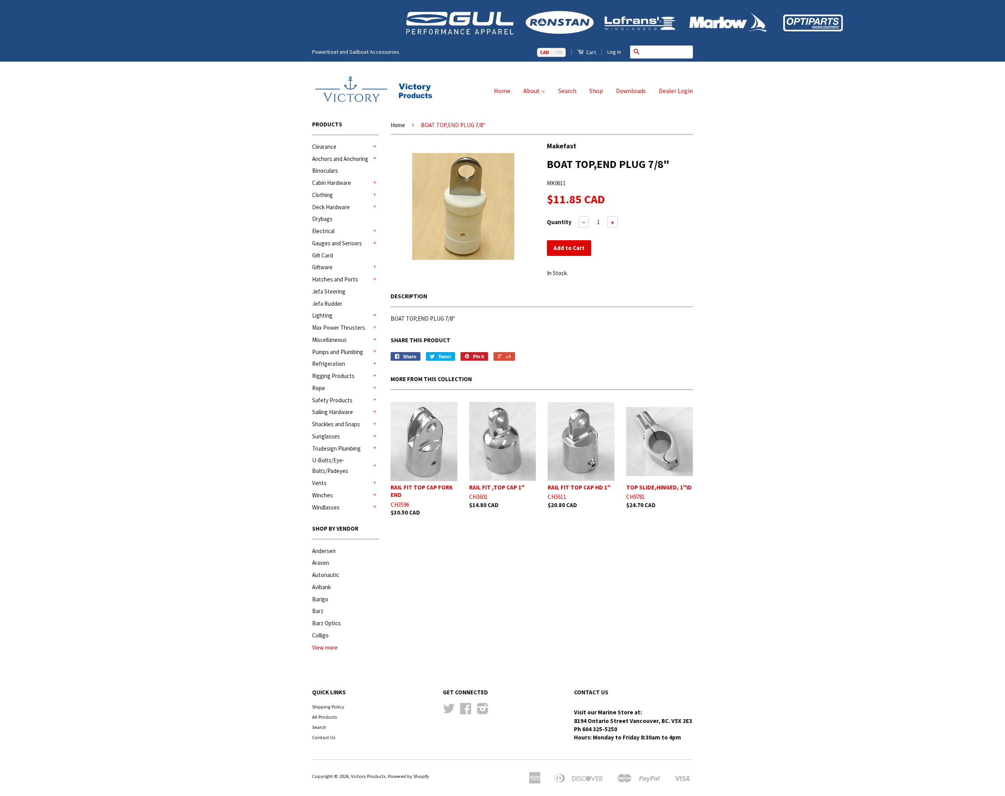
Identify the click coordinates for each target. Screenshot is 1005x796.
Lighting (322, 315)
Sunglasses (326, 436)
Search (567, 91)
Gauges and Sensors (337, 243)
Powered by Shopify (408, 776)
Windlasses (326, 507)
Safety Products (332, 400)
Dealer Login (676, 91)
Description (409, 296)
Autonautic (325, 575)
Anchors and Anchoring (340, 158)
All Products (324, 717)
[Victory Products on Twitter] (449, 711)
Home (502, 91)
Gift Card (322, 255)
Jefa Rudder (327, 303)
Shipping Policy (328, 706)
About (532, 91)
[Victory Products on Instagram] (483, 711)
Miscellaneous (329, 339)
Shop (596, 91)
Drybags (322, 219)
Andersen (324, 551)
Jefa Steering (328, 291)
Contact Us (323, 737)
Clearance (324, 146)
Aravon (320, 562)
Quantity (559, 222)
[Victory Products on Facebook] (465, 711)
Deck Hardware (331, 207)
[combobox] (668, 52)
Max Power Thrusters (338, 327)
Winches (322, 495)
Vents (319, 483)
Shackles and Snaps (336, 424)
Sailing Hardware (332, 412)
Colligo (320, 635)
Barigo (320, 599)
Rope (318, 388)
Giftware (322, 267)
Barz (317, 611)
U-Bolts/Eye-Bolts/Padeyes (330, 465)
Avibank (321, 587)
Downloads (631, 91)
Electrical (323, 231)
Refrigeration (328, 363)
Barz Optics (326, 623)
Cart (590, 52)
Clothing (322, 195)
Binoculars (325, 170)
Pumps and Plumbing (337, 352)
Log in (614, 51)
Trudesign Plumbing (336, 448)
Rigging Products (333, 376)
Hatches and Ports (335, 279)
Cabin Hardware (331, 182)
